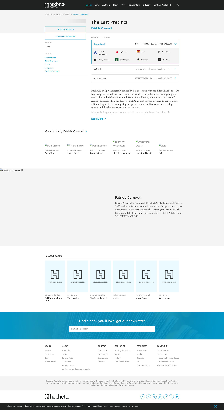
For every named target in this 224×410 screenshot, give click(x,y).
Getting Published (162, 5)
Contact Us (102, 351)
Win (123, 5)
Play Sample (67, 29)
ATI (138, 362)
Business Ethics (68, 366)
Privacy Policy (68, 358)
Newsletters (134, 5)
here (136, 406)
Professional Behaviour (167, 366)
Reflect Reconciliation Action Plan (76, 369)
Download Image (65, 36)
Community (162, 346)
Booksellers (141, 351)
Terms (64, 354)
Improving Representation (168, 358)
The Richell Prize (122, 362)
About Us (66, 351)
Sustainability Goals (165, 362)
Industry (146, 5)
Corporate (120, 346)
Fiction (47, 64)
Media (139, 354)
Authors (106, 5)
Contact (102, 346)
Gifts (97, 5)
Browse (48, 351)
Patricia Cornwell (101, 28)
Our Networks (163, 351)
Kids (46, 358)
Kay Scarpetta (50, 58)
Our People (103, 354)
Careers (101, 362)
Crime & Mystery (51, 61)
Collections (49, 354)
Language (49, 68)
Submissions (103, 358)
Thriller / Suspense (52, 71)
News (115, 5)
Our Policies (162, 354)
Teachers (140, 358)
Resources (142, 346)
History (118, 358)
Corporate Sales (143, 366)
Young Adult (50, 362)
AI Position (66, 362)
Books (89, 5)
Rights (117, 354)
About (65, 346)
